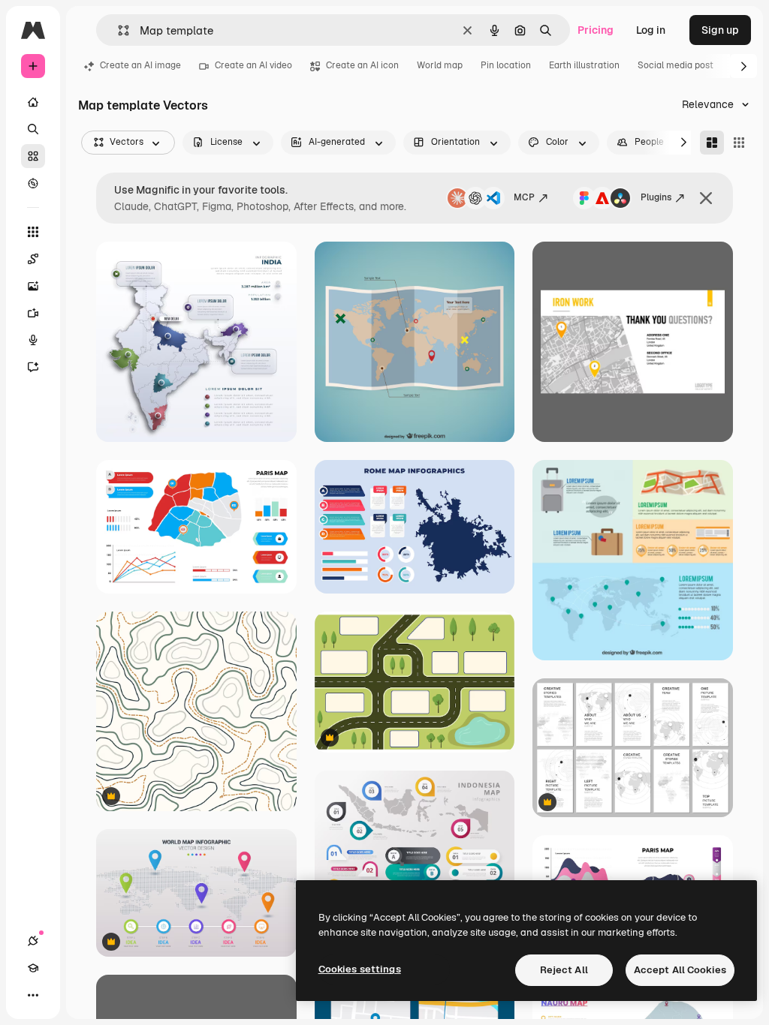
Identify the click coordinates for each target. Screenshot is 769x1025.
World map (440, 65)
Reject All (564, 969)
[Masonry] (712, 143)
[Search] (33, 129)
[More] (33, 995)
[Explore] (33, 183)
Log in (650, 30)
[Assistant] (33, 367)
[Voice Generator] (33, 340)
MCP (524, 197)
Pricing (596, 30)
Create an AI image (140, 65)
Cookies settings (359, 969)
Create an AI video (253, 65)
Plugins (656, 197)
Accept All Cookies (680, 969)
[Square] (739, 143)
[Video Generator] (33, 313)
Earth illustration (584, 65)
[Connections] (33, 941)
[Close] (706, 198)
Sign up (720, 30)
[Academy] (33, 968)
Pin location (506, 65)
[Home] (33, 102)
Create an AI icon (362, 65)
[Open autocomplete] (117, 30)
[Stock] (33, 156)
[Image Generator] (33, 286)
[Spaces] (33, 259)
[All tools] (33, 232)
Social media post (675, 65)
